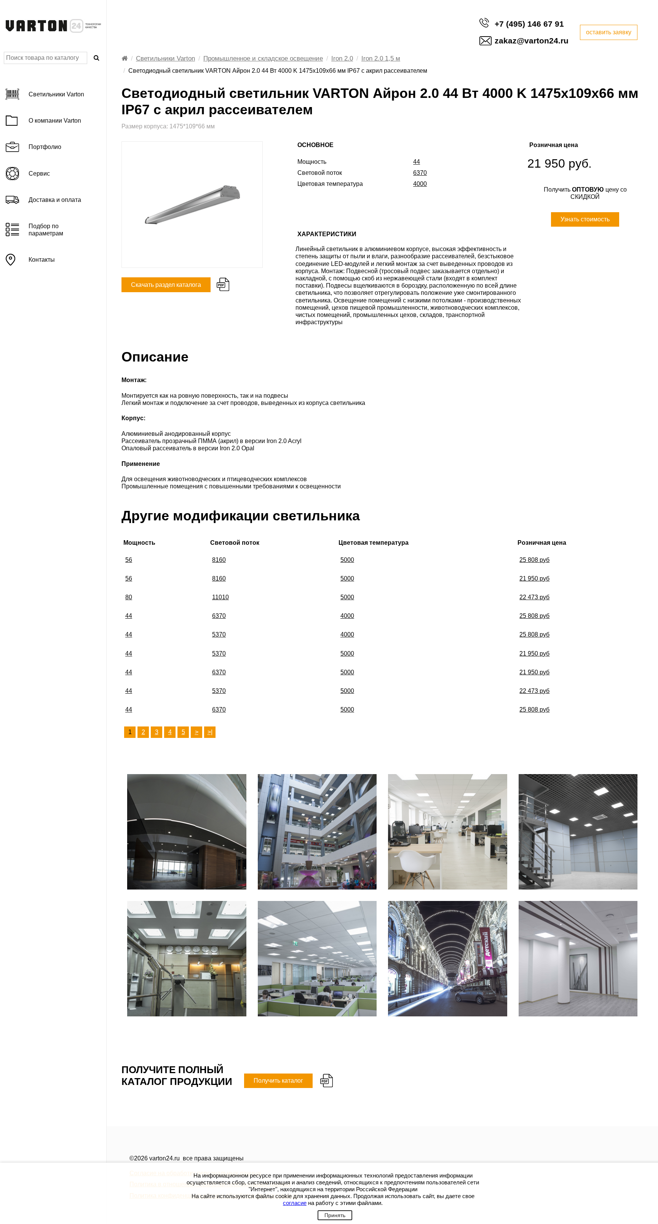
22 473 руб (534, 597)
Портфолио (45, 147)
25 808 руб (534, 560)
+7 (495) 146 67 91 (529, 23)
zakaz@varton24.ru (532, 40)
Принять (334, 1215)
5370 (219, 634)
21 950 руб (534, 578)
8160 (219, 560)
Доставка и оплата (55, 200)
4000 (347, 616)
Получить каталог (278, 1080)
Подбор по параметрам (46, 230)
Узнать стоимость (585, 219)
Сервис (39, 173)
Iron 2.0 (342, 58)
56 (128, 560)
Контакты (42, 259)
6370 (219, 616)
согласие (295, 1203)
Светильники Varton (165, 58)
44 (128, 616)
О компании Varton (55, 120)
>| (210, 732)
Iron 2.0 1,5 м (380, 58)
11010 (220, 597)
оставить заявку (608, 32)
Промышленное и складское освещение (263, 58)
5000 (347, 560)
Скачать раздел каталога (166, 285)
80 (128, 597)
